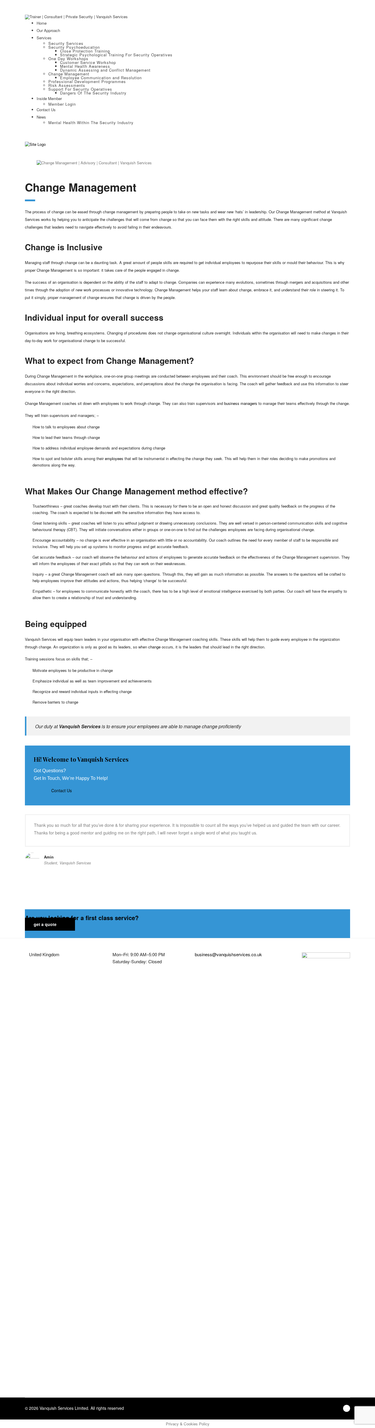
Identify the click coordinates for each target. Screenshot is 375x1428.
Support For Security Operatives (80, 89)
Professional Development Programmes (87, 81)
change (154, 647)
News (41, 117)
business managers (240, 403)
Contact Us (46, 109)
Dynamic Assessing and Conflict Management (105, 70)
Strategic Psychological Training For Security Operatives (116, 55)
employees (114, 458)
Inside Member (49, 98)
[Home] (35, 144)
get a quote (46, 924)
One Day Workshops (68, 58)
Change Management (68, 74)
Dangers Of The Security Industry (93, 93)
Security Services (65, 43)
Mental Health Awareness (85, 66)
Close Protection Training (85, 51)
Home (42, 23)
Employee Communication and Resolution (101, 77)
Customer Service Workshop (88, 62)
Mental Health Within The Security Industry (91, 122)
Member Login (62, 104)
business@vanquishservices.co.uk (228, 954)
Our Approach (48, 30)
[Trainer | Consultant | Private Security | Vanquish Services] (76, 16)
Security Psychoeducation (74, 47)
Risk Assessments (66, 85)
